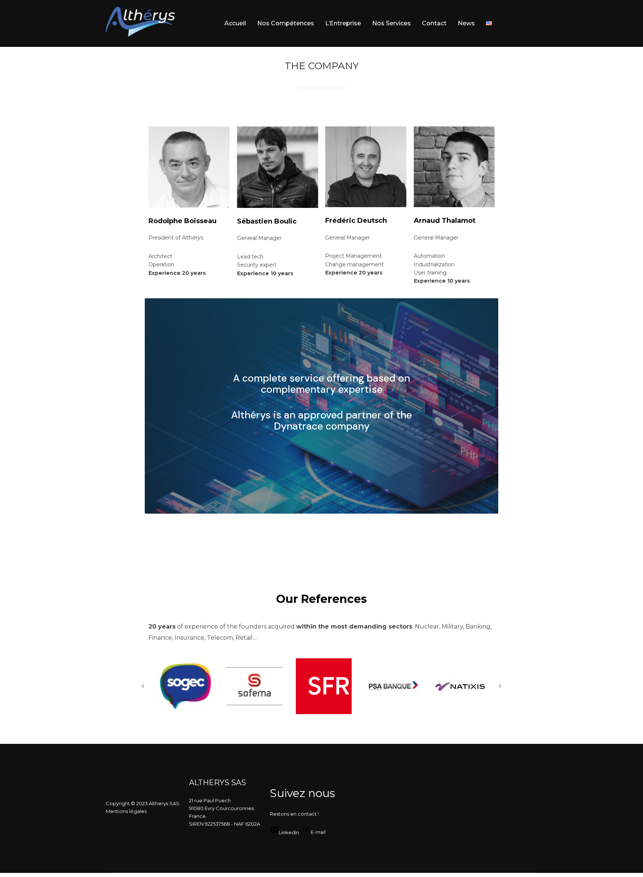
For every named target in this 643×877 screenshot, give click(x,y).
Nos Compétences (285, 23)
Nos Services (391, 23)
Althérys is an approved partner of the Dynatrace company (321, 420)
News (466, 23)
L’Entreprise (343, 23)
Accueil (235, 23)
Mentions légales (126, 811)
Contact (434, 23)
